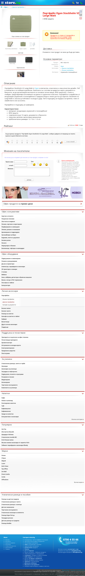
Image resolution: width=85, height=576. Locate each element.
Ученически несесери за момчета (13, 512)
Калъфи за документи (9, 305)
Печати (4, 243)
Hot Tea (4, 429)
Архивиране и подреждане (10, 232)
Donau (4, 455)
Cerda (3, 477)
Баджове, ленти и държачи (11, 237)
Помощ (7, 549)
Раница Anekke (6, 523)
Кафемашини (6, 408)
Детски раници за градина (10, 521)
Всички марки (78, 482)
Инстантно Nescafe (8, 432)
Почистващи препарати (10, 340)
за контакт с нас (73, 549)
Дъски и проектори (8, 264)
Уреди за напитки (7, 414)
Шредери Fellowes (7, 434)
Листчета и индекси (8, 221)
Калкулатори (6, 285)
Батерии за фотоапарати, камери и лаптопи (37, 566)
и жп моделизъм (33, 557)
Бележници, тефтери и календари (13, 248)
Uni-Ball (4, 471)
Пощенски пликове (8, 219)
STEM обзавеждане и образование (34, 553)
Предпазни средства (8, 351)
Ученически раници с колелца (12, 504)
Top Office (5, 469)
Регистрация (8, 547)
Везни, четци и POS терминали (12, 280)
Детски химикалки (8, 507)
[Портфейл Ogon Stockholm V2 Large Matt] (20, 23)
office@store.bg (77, 552)
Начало (7, 540)
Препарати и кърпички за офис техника (15, 337)
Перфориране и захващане (10, 227)
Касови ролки (6, 240)
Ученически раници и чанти (11, 502)
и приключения (32, 561)
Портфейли (5, 295)
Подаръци (5, 327)
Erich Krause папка (7, 440)
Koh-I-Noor (5, 466)
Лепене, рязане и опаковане (11, 229)
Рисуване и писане (8, 377)
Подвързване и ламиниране (11, 258)
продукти (31, 547)
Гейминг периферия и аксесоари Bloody (15, 445)
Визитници (5, 322)
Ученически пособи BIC (9, 437)
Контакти (8, 541)
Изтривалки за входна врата (11, 345)
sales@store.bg (76, 551)
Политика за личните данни (77, 570)
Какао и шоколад (7, 400)
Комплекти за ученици (9, 388)
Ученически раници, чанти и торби (13, 363)
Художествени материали (32, 546)
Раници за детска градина (10, 499)
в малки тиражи (34, 560)
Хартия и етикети (7, 216)
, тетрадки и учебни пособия (36, 555)
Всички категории (77, 419)
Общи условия (65, 570)
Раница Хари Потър (8, 515)
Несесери (5, 366)
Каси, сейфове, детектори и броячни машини (17, 277)
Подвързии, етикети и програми (12, 374)
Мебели (4, 274)
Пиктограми (6, 353)
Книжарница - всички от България (36, 540)
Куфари (4, 319)
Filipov (4, 458)
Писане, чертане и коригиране (12, 224)
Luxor (3, 463)
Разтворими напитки (9, 403)
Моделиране (6, 380)
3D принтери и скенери (9, 269)
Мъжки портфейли (67, 70)
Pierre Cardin (6, 474)
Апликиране (6, 382)
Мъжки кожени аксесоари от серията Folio (15, 442)
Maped (4, 461)
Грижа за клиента (10, 543)
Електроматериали (8, 348)
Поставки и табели (8, 283)
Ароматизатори (7, 343)
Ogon (62, 66)
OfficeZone (5, 479)
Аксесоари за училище (9, 369)
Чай (3, 406)
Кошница (8, 544)
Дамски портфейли (18, 7)
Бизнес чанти (6, 311)
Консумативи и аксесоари (10, 417)
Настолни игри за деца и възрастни (34, 541)
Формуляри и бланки (9, 246)
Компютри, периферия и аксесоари (13, 266)
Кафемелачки (6, 411)
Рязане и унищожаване (9, 261)
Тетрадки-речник (7, 518)
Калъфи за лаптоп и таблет (11, 316)
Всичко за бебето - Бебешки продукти (35, 552)
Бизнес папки (6, 308)
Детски (29, 550)
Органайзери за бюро (9, 235)
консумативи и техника (33, 544)
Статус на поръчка (10, 546)
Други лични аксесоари (9, 324)
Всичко (33, 558)
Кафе (3, 398)
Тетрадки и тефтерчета (9, 371)
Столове (4, 272)
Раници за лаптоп (7, 314)
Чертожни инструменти (10, 385)
